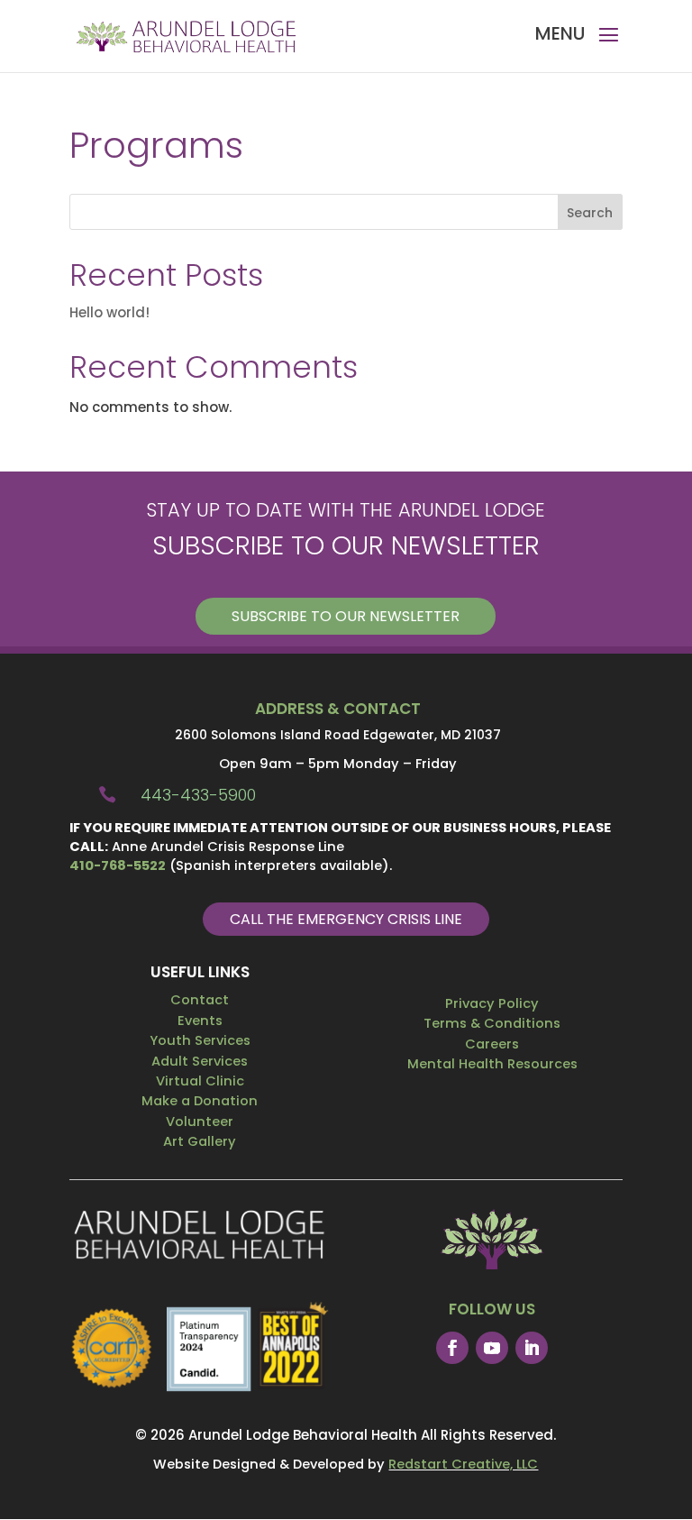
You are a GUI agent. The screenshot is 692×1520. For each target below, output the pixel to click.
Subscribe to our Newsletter (346, 616)
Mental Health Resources (492, 1064)
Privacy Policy (492, 1003)
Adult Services (199, 1061)
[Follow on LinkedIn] (531, 1348)
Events (200, 1021)
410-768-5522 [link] (117, 865)
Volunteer (199, 1122)
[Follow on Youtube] (492, 1348)
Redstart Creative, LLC (463, 1464)
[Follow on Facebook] (452, 1348)
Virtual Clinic (200, 1081)
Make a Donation (199, 1101)
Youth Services (200, 1040)
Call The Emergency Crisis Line (346, 919)
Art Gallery (199, 1141)
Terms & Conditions (491, 1023)
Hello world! (109, 312)
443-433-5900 (198, 794)
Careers (492, 1044)
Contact (199, 1000)
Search (590, 213)
